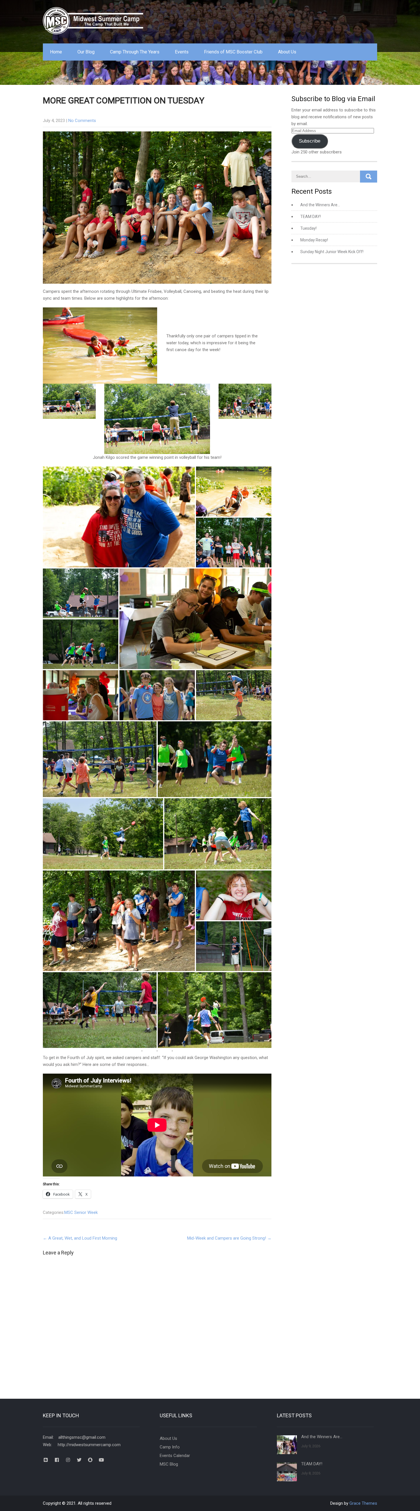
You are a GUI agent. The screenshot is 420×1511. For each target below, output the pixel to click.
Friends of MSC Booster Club (233, 52)
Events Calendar (175, 1455)
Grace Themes (363, 1503)
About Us (287, 52)
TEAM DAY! (310, 216)
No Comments (82, 120)
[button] (119, 517)
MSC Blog (169, 1464)
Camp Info (170, 1447)
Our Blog (86, 52)
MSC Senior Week (81, 1212)
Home (56, 52)
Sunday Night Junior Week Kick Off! (331, 251)
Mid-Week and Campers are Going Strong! (229, 1238)
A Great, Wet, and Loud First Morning (80, 1238)
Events (182, 52)
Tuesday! (308, 228)
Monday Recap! (314, 240)
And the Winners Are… (320, 205)
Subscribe (309, 141)
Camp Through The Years (134, 52)
